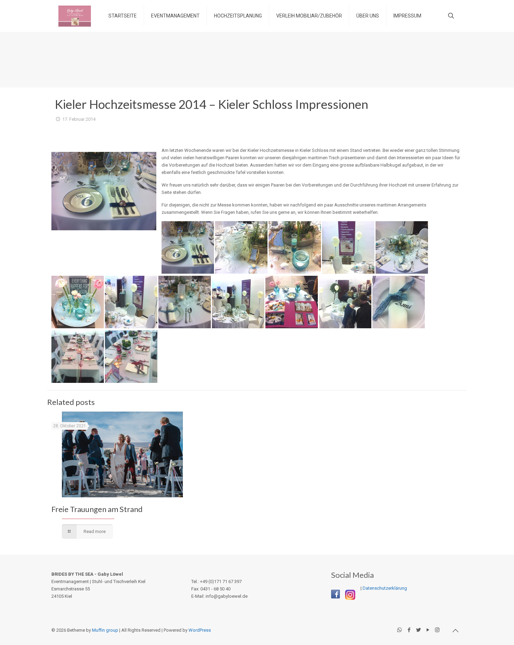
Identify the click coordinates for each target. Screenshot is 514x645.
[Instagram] (437, 630)
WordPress (199, 630)
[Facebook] (409, 630)
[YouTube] (427, 630)
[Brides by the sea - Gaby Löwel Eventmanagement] (74, 15)
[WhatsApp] (399, 630)
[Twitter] (418, 630)
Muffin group (105, 630)
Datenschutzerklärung (385, 588)
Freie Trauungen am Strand (97, 509)
